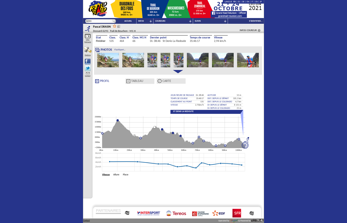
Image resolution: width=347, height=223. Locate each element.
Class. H (124, 37)
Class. (112, 37)
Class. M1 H (139, 37)
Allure (116, 174)
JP (261, 2)
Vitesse (218, 37)
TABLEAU (137, 81)
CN (256, 2)
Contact (87, 76)
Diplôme (88, 55)
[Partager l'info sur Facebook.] (88, 61)
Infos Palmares (87, 41)
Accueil (128, 21)
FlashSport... (119, 50)
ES (239, 2)
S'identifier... (255, 21)
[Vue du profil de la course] (97, 81)
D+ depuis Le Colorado (218, 108)
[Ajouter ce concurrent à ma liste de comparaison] (118, 26)
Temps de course (200, 37)
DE (243, 2)
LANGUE (229, 2)
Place (125, 174)
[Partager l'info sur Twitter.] (88, 68)
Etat (98, 37)
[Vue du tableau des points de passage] (128, 81)
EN (248, 2)
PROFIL (104, 81)
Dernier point (158, 37)
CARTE (166, 81)
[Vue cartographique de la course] (160, 81)
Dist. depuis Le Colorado (219, 102)
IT (252, 2)
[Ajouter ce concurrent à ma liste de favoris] (114, 26)
